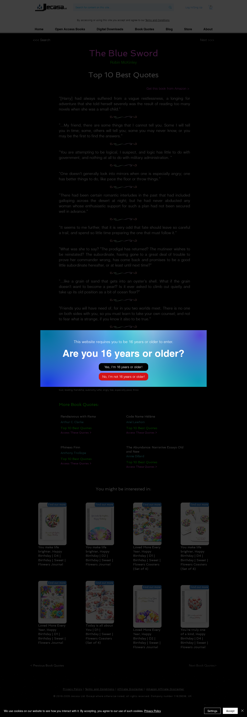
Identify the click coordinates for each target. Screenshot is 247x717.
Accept (230, 711)
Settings (212, 711)
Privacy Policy (152, 711)
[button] (123, 367)
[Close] (242, 711)
